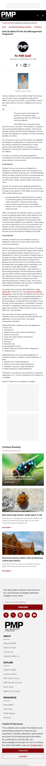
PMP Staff (25, 55)
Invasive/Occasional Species (20, 27)
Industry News (9, 674)
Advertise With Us (11, 656)
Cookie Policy (36, 745)
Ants (4, 27)
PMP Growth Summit (12, 682)
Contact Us (8, 652)
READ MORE (6, 527)
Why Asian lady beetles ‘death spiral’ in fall (22, 515)
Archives (7, 717)
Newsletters (8, 705)
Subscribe (23, 607)
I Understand (23, 751)
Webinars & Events (11, 691)
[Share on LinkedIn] (25, 65)
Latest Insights (9, 670)
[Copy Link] (29, 65)
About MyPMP (9, 643)
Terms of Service (14, 765)
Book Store (8, 687)
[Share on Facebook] (17, 65)
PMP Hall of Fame (11, 678)
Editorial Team (9, 647)
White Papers (9, 713)
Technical (38, 27)
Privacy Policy (4, 765)
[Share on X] (21, 65)
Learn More (23, 756)
